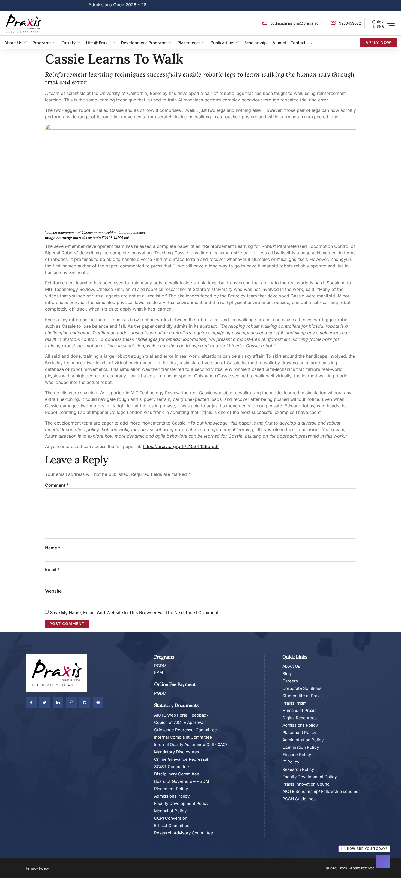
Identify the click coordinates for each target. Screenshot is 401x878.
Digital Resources (299, 717)
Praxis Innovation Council (307, 784)
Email (52, 569)
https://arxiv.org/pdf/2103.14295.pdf (181, 446)
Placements (189, 42)
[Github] (84, 702)
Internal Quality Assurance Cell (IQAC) (190, 744)
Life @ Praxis (98, 42)
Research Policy (298, 769)
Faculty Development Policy (181, 803)
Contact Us (301, 42)
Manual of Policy (170, 810)
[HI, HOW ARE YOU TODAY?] (383, 861)
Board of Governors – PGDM (181, 781)
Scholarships (256, 42)
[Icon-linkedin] (58, 702)
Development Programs (144, 42)
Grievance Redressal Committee (185, 729)
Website (53, 591)
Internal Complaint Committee (183, 737)
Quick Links (378, 24)
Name (52, 548)
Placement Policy (171, 788)
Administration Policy (303, 739)
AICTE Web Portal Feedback (181, 715)
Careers (290, 681)
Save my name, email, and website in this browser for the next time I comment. (135, 612)
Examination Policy (300, 747)
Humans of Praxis (299, 710)
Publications (222, 42)
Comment (56, 485)
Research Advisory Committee (183, 832)
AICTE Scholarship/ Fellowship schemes (321, 791)
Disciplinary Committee (176, 774)
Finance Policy (296, 754)
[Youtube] (98, 702)
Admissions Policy (172, 796)
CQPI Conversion (170, 818)
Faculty (69, 42)
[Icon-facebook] (31, 702)
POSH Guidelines (299, 798)
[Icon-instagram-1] (71, 702)
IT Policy (290, 762)
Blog (286, 673)
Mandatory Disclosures (176, 751)
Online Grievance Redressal (181, 759)
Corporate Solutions (301, 688)
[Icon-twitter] (44, 702)
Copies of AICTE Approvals (180, 722)
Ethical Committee (172, 825)
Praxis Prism (294, 703)
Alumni (279, 42)
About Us (13, 42)
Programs (41, 42)
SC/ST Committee (171, 766)
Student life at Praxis (302, 695)
